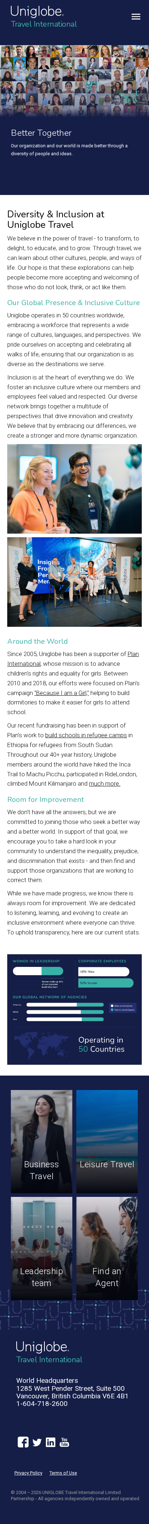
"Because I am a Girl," (61, 692)
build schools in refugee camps (86, 735)
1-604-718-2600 (42, 1403)
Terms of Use (63, 1473)
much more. (104, 783)
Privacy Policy (28, 1473)
